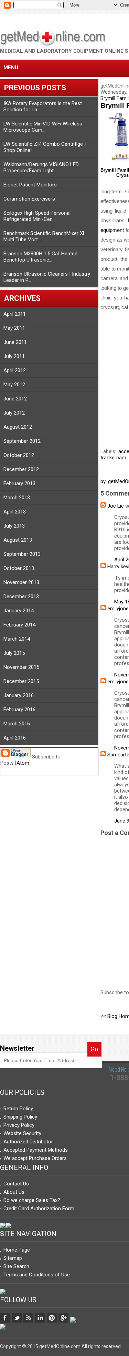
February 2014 (19, 625)
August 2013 (17, 540)
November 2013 (21, 582)
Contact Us (16, 1184)
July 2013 (14, 526)
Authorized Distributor (28, 1142)
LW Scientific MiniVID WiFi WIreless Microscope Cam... (42, 127)
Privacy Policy (18, 1125)
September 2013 (22, 554)
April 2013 (14, 512)
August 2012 (17, 427)
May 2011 (14, 328)
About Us (13, 1192)
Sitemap (12, 1258)
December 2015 (21, 681)
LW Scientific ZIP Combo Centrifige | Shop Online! (44, 147)
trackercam (113, 458)
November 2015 (21, 667)
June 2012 (15, 399)
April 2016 (14, 738)
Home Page (16, 1250)
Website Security (22, 1133)
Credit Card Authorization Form (38, 1208)
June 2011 (15, 342)
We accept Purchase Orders (35, 1158)
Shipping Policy (20, 1117)
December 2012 (21, 469)
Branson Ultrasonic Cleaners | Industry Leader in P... (46, 277)
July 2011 (14, 356)
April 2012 (14, 370)
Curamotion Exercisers (29, 199)
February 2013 (19, 483)
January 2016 (18, 695)
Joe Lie (115, 506)
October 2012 (18, 455)
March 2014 (16, 639)
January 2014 (18, 611)
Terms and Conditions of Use (36, 1275)
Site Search (16, 1266)
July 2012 (14, 413)
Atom (23, 763)
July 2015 (14, 653)
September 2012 (22, 441)
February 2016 (19, 709)
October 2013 (18, 568)
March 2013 (16, 498)
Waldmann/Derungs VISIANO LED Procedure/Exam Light (41, 167)
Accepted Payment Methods (35, 1150)
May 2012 (14, 384)
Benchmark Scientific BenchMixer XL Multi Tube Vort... (44, 236)
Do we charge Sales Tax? (31, 1200)
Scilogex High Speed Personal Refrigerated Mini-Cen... (37, 216)
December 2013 (21, 596)
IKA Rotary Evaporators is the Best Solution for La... (42, 106)
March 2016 (16, 724)
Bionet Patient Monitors (30, 185)
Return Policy (18, 1108)
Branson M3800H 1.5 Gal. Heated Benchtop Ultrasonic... (40, 257)
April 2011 (14, 314)
